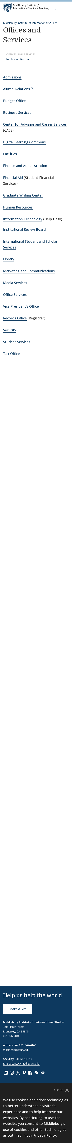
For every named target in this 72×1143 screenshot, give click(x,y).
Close (59, 1090)
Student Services (16, 342)
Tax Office (11, 353)
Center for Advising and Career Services (35, 124)
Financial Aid (13, 177)
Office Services (15, 294)
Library (8, 259)
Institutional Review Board (24, 229)
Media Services (15, 282)
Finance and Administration (25, 165)
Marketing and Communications (29, 271)
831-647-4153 (23, 1059)
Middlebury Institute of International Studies (30, 23)
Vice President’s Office (21, 306)
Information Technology (22, 219)
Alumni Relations (16, 89)
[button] (54, 7)
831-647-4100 (11, 1036)
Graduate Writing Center (23, 195)
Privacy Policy (44, 1135)
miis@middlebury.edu (16, 1050)
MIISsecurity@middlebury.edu (21, 1063)
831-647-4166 (27, 1045)
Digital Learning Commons (24, 142)
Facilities (10, 153)
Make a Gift (17, 1009)
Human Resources (18, 207)
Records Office (15, 318)
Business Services (17, 112)
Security (9, 330)
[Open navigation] (64, 7)
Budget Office (14, 100)
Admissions (12, 77)
